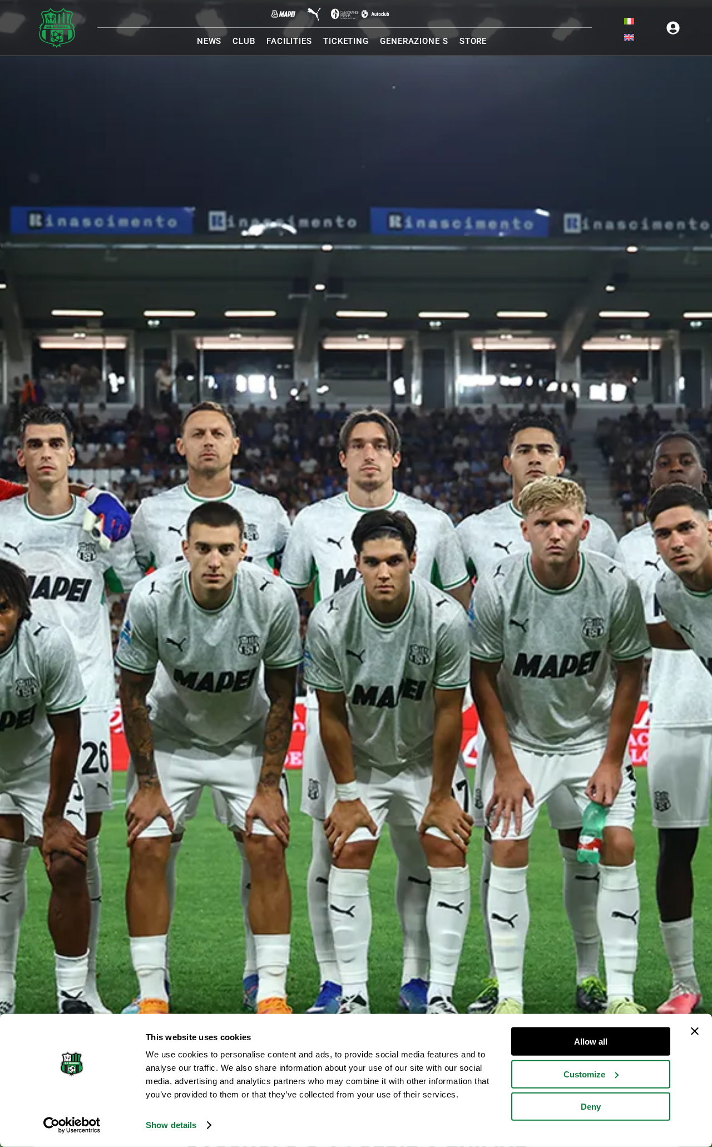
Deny (591, 1106)
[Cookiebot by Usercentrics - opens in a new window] (72, 1125)
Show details (171, 1125)
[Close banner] (695, 1031)
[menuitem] (629, 21)
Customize (584, 1074)
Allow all (590, 1041)
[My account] (673, 28)
